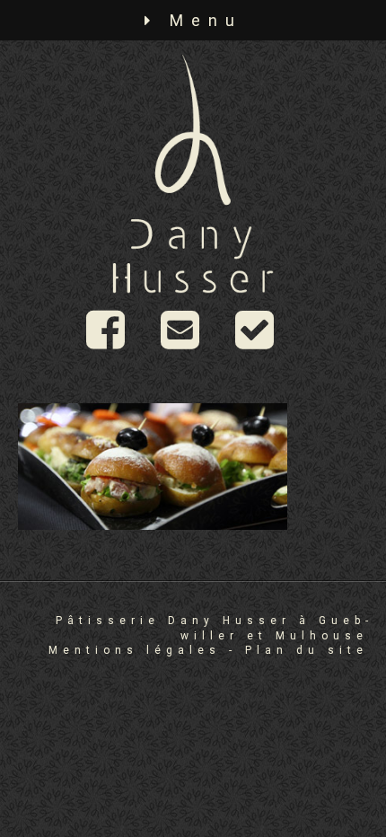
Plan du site (306, 650)
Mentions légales (134, 650)
